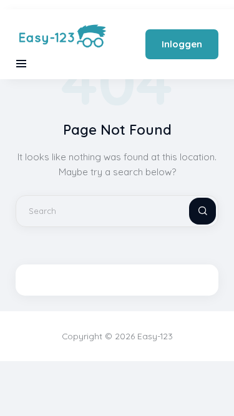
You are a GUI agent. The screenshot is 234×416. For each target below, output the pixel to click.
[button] (21, 63)
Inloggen (182, 44)
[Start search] (192, 211)
